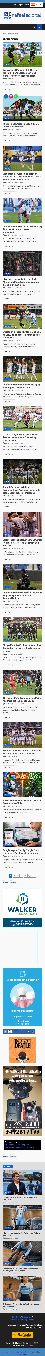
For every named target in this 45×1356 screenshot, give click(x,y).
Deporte (7, 64)
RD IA (39, 27)
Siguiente (32, 876)
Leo (5, 79)
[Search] (34, 27)
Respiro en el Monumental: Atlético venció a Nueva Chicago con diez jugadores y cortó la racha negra (22, 54)
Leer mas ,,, (8, 90)
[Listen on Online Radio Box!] (33, 1031)
